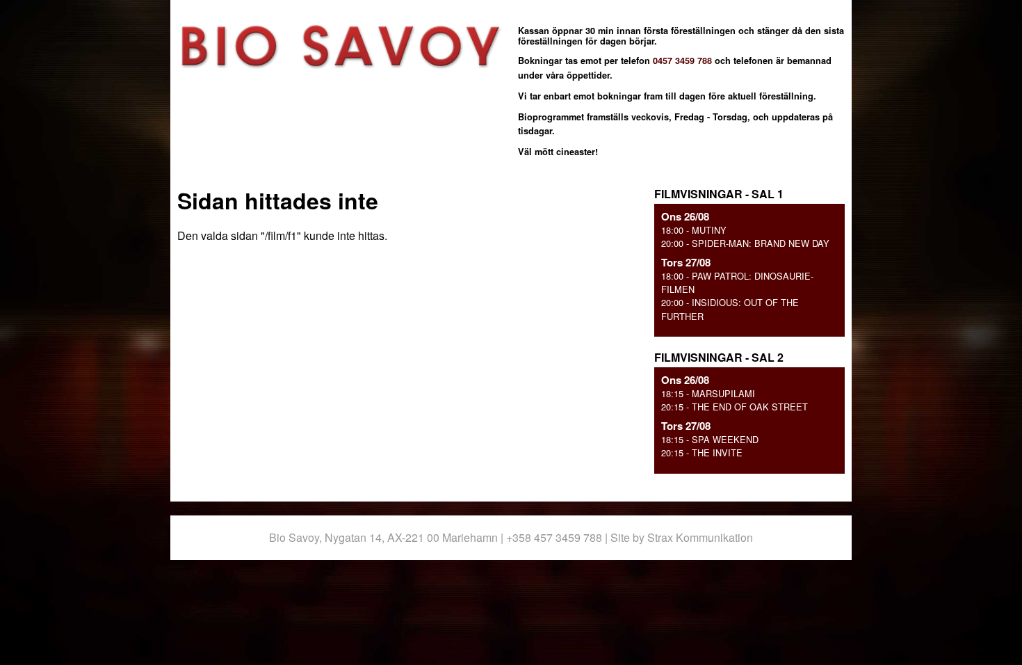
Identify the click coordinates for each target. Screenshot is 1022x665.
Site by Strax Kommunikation (681, 537)
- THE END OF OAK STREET (734, 406)
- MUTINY (694, 230)
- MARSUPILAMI (708, 393)
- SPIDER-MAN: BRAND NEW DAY (745, 243)
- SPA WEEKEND (710, 439)
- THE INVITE (702, 452)
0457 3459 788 (682, 60)
